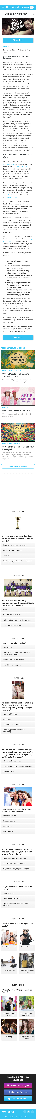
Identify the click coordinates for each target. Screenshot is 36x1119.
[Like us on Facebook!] (24, 1111)
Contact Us (19, 1117)
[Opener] (3, 7)
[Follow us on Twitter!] (32, 1111)
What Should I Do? (15, 371)
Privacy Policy (9, 1117)
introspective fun (21, 166)
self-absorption (11, 197)
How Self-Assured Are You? (16, 410)
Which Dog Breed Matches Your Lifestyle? (18, 448)
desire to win (8, 195)
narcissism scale (9, 164)
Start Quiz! (18, 40)
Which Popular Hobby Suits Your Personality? (15, 375)
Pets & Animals (14, 444)
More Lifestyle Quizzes (13, 347)
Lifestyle (6, 47)
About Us (28, 1117)
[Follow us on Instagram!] (28, 1111)
